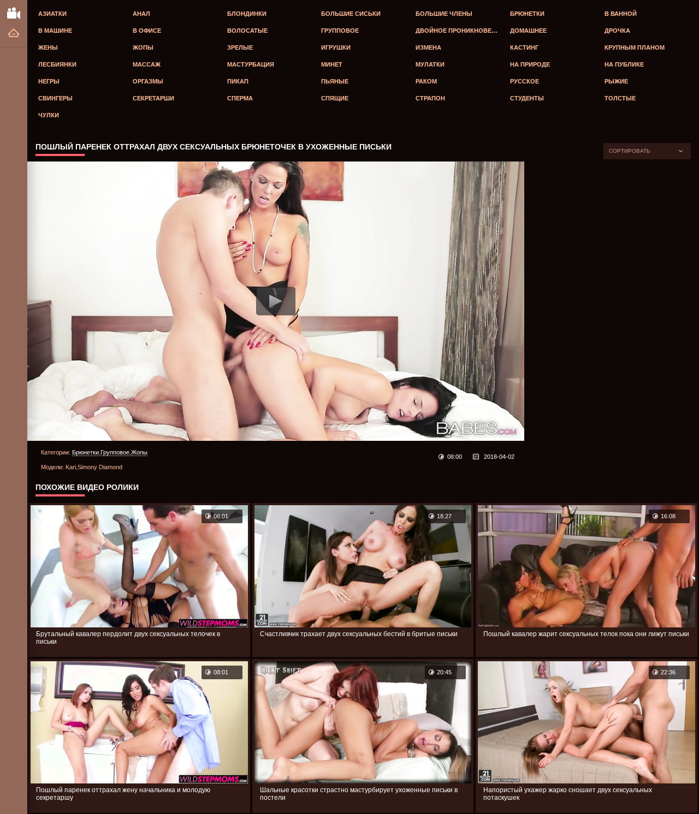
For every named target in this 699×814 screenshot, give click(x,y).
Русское (524, 81)
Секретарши (153, 98)
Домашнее (528, 30)
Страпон (430, 98)
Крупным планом (635, 47)
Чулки (48, 115)
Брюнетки (527, 13)
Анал (141, 13)
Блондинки (246, 13)
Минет (331, 64)
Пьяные (334, 81)
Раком (426, 81)
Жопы (143, 47)
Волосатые (247, 30)
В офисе (147, 30)
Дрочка (617, 30)
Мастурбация (250, 64)
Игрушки (336, 47)
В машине (55, 30)
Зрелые (240, 47)
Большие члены (444, 13)
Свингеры (55, 98)
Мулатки (430, 64)
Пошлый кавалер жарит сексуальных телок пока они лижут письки (586, 634)
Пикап (237, 81)
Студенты (527, 98)
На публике (624, 64)
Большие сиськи (351, 13)
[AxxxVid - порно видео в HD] (13, 12)
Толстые (620, 98)
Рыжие (616, 81)
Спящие (334, 98)
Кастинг (524, 47)
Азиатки (52, 13)
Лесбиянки (57, 64)
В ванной (621, 13)
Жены (48, 47)
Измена (428, 47)
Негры (49, 81)
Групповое (340, 30)
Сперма (240, 98)
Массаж (147, 64)
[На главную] (13, 33)
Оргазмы (148, 81)
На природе (530, 64)
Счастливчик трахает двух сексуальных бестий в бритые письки (359, 634)
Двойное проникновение (460, 30)
